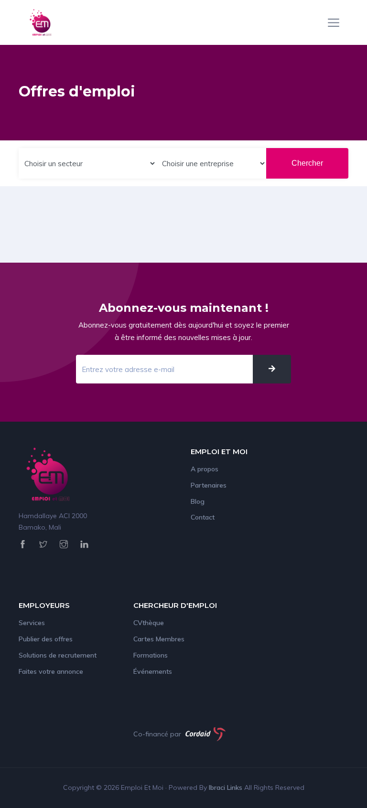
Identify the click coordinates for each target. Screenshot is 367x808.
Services (32, 622)
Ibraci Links (226, 787)
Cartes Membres (158, 639)
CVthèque (148, 622)
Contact (203, 517)
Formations (150, 655)
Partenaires (209, 485)
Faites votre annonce (51, 671)
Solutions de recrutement (58, 655)
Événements (152, 671)
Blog (198, 501)
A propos (204, 469)
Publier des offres (46, 639)
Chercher (307, 163)
